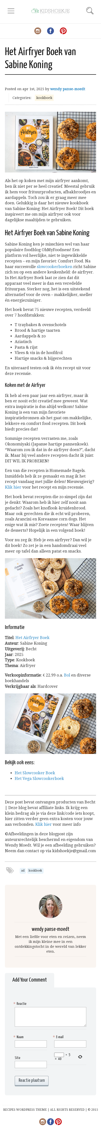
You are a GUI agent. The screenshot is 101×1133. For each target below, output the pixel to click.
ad (23, 870)
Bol (67, 675)
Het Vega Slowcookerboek (39, 778)
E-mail (58, 1037)
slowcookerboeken (54, 266)
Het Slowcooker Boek (35, 773)
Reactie (20, 1004)
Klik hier (13, 487)
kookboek (44, 98)
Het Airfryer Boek (32, 637)
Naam (19, 1037)
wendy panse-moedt (67, 89)
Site (17, 1058)
